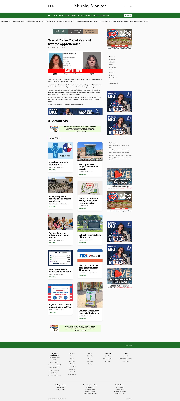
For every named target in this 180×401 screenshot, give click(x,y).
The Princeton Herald (54, 365)
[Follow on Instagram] (53, 6)
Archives (90, 361)
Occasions (112, 72)
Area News (58, 167)
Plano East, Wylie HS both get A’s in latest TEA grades (88, 267)
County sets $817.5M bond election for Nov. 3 (60, 270)
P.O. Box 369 (60, 387)
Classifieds (96, 15)
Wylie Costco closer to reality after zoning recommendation (89, 200)
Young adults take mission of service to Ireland (58, 235)
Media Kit (108, 361)
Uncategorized (113, 83)
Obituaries (88, 15)
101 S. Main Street (90, 391)
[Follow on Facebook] (48, 6)
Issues (90, 358)
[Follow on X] (50, 6)
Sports (61, 15)
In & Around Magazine (54, 375)
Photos (90, 364)
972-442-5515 (119, 387)
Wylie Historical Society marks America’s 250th (60, 305)
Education (67, 15)
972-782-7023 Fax (90, 389)
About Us (125, 356)
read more (52, 170)
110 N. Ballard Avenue (120, 391)
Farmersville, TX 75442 (90, 393)
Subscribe (128, 15)
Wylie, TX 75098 (60, 389)
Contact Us (125, 361)
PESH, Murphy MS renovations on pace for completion (60, 198)
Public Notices (104, 15)
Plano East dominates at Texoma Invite (120, 155)
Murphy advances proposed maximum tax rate (88, 166)
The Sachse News (54, 367)
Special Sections (107, 358)
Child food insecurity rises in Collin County (89, 312)
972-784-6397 (90, 387)
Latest (55, 15)
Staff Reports (52, 47)
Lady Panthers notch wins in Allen (119, 152)
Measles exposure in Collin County (58, 163)
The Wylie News (54, 370)
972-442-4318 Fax (120, 389)
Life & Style (80, 15)
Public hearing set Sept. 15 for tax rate (90, 236)
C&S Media (54, 373)
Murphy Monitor (54, 362)
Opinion (74, 15)
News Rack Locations (125, 358)
